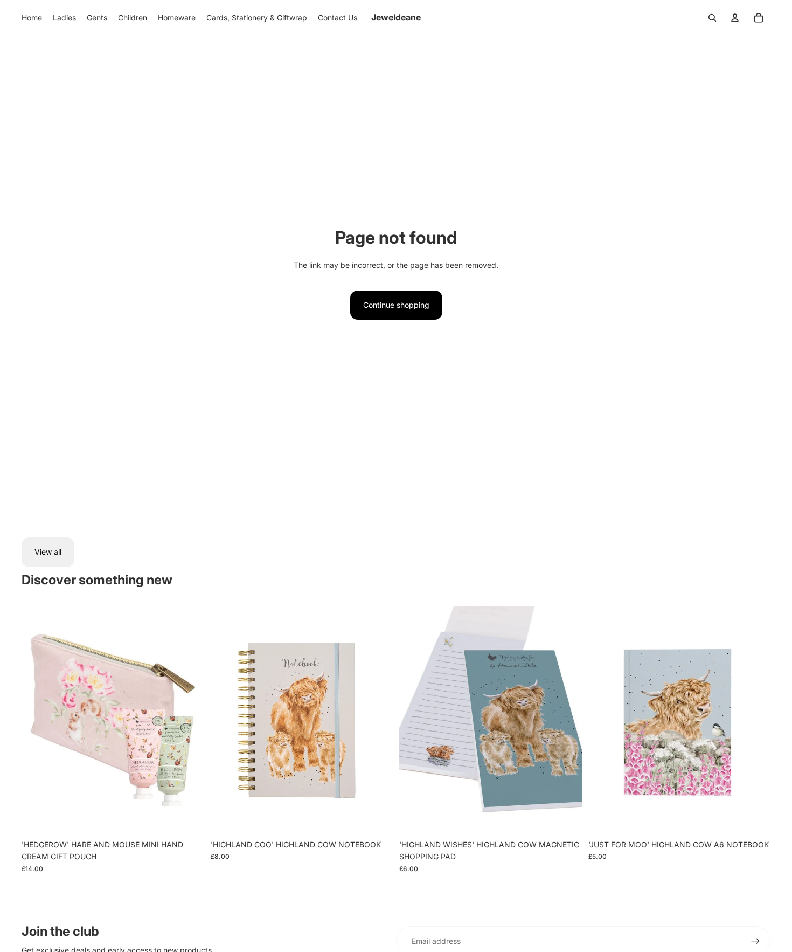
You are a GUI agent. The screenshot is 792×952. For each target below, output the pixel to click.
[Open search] (712, 18)
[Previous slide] (38, 720)
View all (47, 551)
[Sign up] (755, 941)
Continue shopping (396, 304)
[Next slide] (188, 720)
